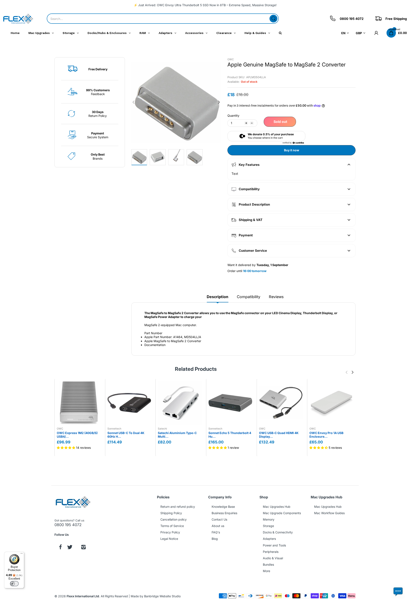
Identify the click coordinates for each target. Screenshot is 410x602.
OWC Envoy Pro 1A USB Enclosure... (326, 434)
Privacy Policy (170, 532)
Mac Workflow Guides (329, 513)
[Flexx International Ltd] (18, 18)
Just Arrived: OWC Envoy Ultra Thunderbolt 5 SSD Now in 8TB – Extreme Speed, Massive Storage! (207, 5)
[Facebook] (60, 547)
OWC (230, 59)
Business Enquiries (224, 513)
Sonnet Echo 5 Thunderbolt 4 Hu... (229, 434)
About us (218, 526)
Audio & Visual (273, 558)
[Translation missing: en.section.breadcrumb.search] (273, 18)
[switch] (14, 583)
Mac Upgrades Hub (276, 506)
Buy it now (291, 150)
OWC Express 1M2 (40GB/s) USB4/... (77, 434)
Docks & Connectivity (278, 532)
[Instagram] (83, 547)
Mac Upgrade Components (282, 513)
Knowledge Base (223, 506)
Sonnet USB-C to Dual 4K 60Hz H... (125, 434)
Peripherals (270, 551)
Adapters (269, 538)
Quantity (233, 115)
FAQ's (216, 532)
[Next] (133, 102)
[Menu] (21, 554)
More (266, 571)
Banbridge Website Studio (162, 596)
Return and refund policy (177, 506)
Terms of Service (172, 526)
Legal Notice (169, 538)
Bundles (268, 564)
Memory (268, 519)
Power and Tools (274, 545)
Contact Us (219, 519)
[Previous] (219, 102)
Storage (268, 526)
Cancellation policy (173, 519)
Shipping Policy (171, 513)
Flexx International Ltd (83, 596)
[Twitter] (69, 547)
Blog (215, 538)
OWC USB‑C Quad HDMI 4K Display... (279, 434)
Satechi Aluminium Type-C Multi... (177, 434)
